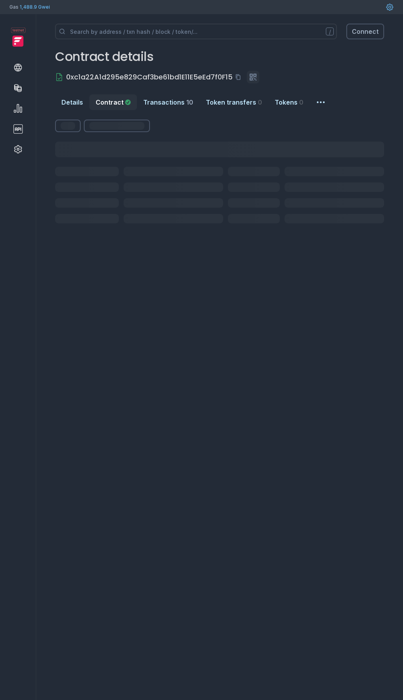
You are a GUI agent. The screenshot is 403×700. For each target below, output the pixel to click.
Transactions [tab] (168, 102)
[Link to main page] (18, 41)
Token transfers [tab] (234, 102)
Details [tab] (72, 102)
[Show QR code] (253, 77)
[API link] (18, 129)
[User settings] (390, 7)
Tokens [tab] (289, 102)
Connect (365, 31)
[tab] (113, 102)
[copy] (240, 77)
